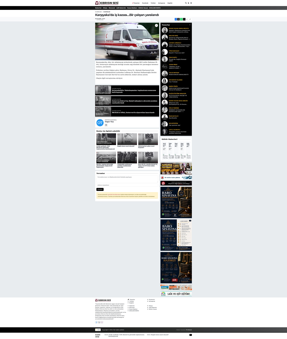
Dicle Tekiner (174, 108)
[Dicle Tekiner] (165, 109)
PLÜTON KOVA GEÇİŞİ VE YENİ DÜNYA (178, 96)
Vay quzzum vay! (174, 125)
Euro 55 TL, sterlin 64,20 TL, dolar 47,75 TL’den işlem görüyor (148, 166)
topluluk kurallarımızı (114, 194)
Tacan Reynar (174, 72)
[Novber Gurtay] (165, 156)
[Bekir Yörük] (165, 88)
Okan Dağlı (173, 57)
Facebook (145, 3)
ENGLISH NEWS (154, 8)
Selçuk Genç (173, 35)
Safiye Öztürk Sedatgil (177, 93)
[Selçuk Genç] (165, 37)
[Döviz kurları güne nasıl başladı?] (148, 139)
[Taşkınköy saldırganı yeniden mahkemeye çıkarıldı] (127, 157)
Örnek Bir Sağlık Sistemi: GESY (177, 60)
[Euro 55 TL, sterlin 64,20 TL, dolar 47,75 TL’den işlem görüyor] (148, 157)
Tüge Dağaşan (174, 51)
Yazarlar (137, 3)
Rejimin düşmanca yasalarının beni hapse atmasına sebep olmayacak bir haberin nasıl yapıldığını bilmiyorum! (179, 31)
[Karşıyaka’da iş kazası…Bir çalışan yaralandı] (127, 41)
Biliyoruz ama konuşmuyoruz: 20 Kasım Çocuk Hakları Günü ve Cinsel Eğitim (179, 103)
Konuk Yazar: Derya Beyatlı (179, 28)
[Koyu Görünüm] (188, 3)
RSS (98, 329)
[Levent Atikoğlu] (165, 44)
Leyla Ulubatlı (174, 129)
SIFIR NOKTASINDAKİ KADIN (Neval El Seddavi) (179, 89)
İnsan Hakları (132, 8)
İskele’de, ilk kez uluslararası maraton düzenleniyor (170, 145)
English (170, 3)
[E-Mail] (106, 125)
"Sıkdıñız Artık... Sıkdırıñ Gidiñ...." (175, 67)
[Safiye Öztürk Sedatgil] (165, 95)
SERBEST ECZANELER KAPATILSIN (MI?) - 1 (177, 110)
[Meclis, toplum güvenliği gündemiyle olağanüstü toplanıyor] (106, 157)
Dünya (105, 8)
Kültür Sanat (143, 8)
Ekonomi (112, 8)
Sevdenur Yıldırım (175, 80)
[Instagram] (102, 322)
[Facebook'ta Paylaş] (176, 19)
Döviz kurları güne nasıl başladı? (146, 146)
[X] (99, 322)
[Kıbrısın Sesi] (106, 3)
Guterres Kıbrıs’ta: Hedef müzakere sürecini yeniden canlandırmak (182, 145)
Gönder (100, 189)
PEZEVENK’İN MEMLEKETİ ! (179, 74)
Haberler (98, 8)
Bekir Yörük (173, 86)
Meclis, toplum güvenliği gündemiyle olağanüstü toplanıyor (104, 166)
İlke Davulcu (173, 116)
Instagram (161, 3)
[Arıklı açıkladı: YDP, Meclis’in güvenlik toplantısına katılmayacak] (106, 139)
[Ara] (186, 3)
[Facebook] (96, 322)
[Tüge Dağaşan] (165, 52)
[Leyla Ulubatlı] (165, 131)
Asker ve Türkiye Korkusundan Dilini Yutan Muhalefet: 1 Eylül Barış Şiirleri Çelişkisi (180, 45)
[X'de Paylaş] (178, 19)
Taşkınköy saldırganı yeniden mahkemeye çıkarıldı (124, 166)
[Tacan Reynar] (165, 73)
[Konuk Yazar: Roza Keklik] (165, 102)
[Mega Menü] (191, 3)
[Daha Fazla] (184, 19)
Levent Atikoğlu (175, 43)
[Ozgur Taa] (100, 122)
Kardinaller (173, 118)
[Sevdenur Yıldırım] (165, 81)
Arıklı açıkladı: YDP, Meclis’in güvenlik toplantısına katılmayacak (105, 147)
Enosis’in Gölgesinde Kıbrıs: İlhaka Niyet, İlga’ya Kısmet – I (179, 38)
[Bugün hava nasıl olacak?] (127, 139)
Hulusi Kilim (173, 123)
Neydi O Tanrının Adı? (177, 53)
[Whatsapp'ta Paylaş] (181, 19)
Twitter (153, 3)
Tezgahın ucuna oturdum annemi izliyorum (177, 132)
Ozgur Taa (109, 122)
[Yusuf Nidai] (165, 66)
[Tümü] (190, 25)
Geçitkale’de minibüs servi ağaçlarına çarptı (176, 145)
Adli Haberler (121, 8)
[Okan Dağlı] (165, 59)
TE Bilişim (189, 329)
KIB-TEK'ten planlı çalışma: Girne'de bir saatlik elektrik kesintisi (188, 145)
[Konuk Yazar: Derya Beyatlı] (165, 30)
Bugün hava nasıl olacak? (125, 146)
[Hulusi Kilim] (165, 124)
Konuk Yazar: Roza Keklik (178, 100)
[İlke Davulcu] (165, 117)
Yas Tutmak (173, 82)
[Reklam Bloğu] (176, 168)
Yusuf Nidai (173, 64)
